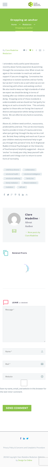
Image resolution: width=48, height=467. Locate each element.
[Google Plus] (12, 195)
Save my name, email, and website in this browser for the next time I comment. (23, 390)
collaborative (29, 170)
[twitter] (27, 438)
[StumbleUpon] (27, 195)
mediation (9, 187)
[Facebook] (4, 195)
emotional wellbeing (13, 178)
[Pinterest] (15, 195)
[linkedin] (24, 438)
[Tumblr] (19, 195)
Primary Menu (5, 4)
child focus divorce (12, 170)
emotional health (12, 174)
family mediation (12, 183)
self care (22, 187)
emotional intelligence (32, 174)
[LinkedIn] (23, 195)
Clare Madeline (11, 50)
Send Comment (17, 408)
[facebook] (21, 438)
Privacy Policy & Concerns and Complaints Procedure (24, 448)
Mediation (7, 53)
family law (30, 178)
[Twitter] (8, 195)
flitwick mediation (30, 183)
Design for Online (25, 460)
